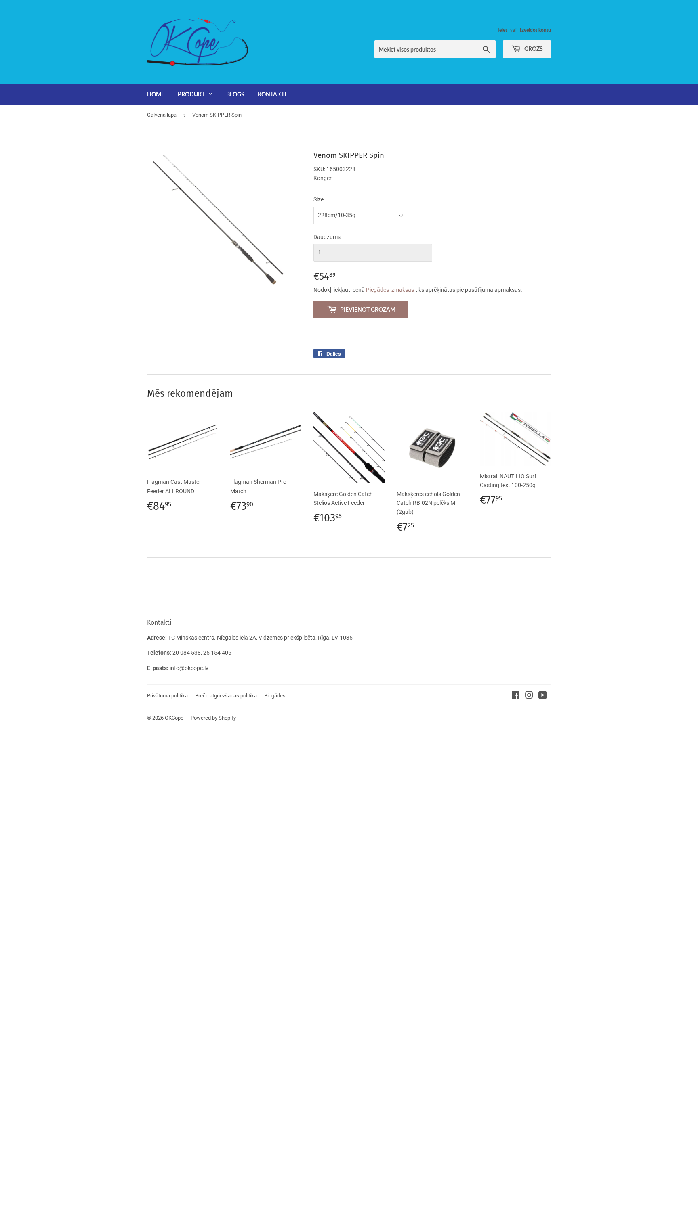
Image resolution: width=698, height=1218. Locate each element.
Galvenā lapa (162, 115)
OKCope (174, 718)
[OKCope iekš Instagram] (529, 696)
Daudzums (327, 237)
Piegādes (275, 696)
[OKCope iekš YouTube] (542, 696)
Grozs (533, 48)
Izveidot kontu (535, 30)
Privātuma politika (167, 696)
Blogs (235, 94)
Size (318, 199)
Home (155, 94)
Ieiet (502, 30)
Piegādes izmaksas (390, 290)
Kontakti (272, 94)
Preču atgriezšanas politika (226, 696)
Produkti (193, 94)
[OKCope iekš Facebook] (515, 696)
